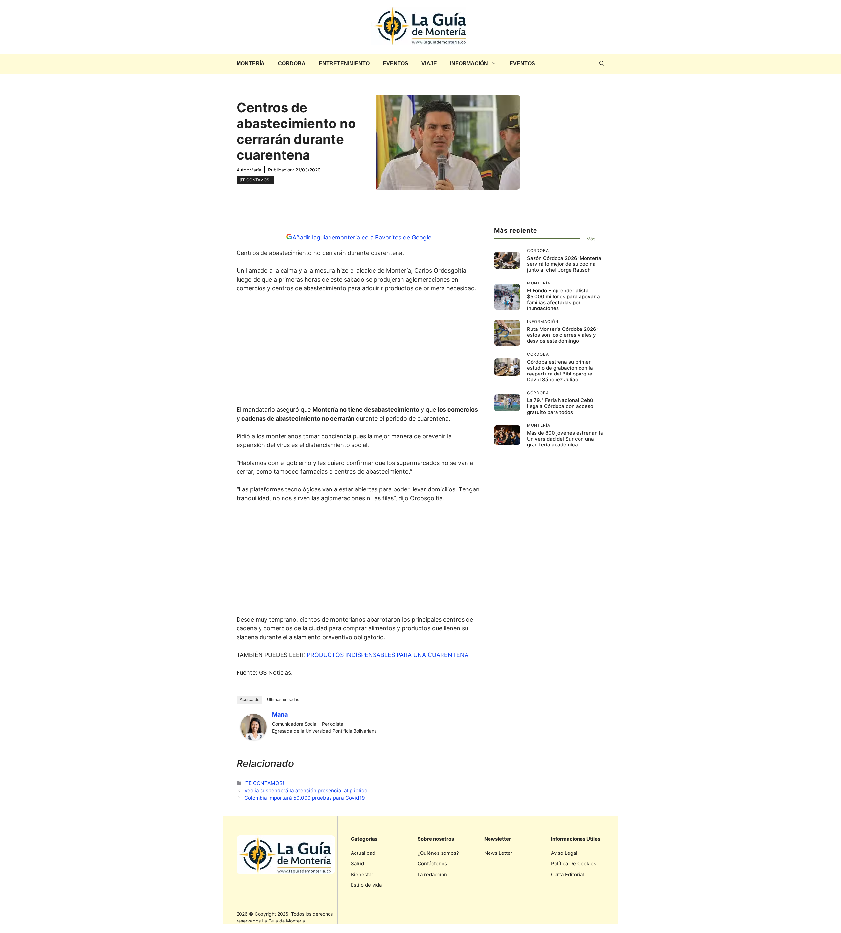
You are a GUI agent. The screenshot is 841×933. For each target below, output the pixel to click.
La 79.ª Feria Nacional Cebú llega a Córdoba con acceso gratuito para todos (560, 406)
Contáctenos (432, 863)
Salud (357, 863)
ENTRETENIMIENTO (344, 63)
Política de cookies (573, 863)
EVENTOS (395, 63)
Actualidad (363, 853)
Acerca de (249, 699)
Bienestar (362, 874)
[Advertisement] (358, 351)
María (255, 169)
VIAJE (429, 63)
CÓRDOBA (292, 63)
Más (590, 238)
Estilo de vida (366, 885)
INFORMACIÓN (469, 63)
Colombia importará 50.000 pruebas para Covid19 (304, 798)
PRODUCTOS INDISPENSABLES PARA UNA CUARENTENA (387, 654)
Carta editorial (567, 874)
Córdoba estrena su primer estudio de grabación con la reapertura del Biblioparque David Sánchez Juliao (560, 371)
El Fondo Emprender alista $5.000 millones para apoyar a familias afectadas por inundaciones (563, 299)
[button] (602, 64)
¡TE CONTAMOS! (255, 179)
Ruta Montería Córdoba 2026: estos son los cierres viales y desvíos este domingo (562, 335)
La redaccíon (432, 874)
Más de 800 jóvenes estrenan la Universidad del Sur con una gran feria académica (565, 439)
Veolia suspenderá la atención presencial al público (305, 790)
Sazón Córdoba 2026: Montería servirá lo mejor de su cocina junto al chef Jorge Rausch (564, 264)
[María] (253, 738)
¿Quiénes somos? (438, 853)
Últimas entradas (283, 699)
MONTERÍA (251, 63)
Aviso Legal (564, 853)
